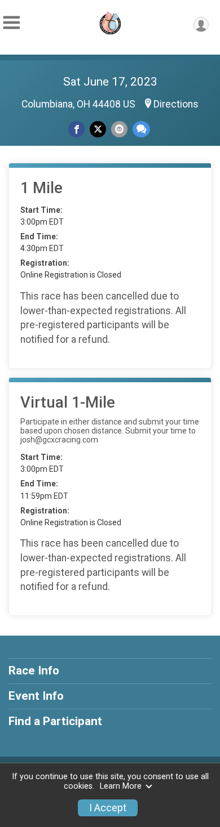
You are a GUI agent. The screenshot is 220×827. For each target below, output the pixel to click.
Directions (176, 104)
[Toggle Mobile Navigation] (11, 22)
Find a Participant (55, 721)
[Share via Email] (119, 129)
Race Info (33, 670)
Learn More (121, 786)
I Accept (107, 807)
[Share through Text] (141, 129)
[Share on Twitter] (98, 129)
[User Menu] (201, 24)
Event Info (36, 696)
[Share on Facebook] (76, 129)
